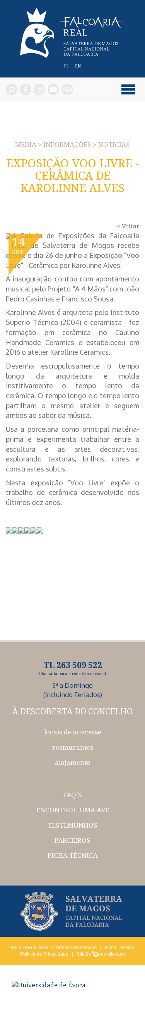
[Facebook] (25, 89)
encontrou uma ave (72, 809)
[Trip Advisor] (67, 89)
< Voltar (128, 226)
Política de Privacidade (44, 954)
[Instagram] (39, 89)
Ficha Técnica (119, 947)
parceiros (72, 840)
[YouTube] (53, 89)
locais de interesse (72, 731)
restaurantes (72, 747)
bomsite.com (111, 954)
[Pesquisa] (11, 89)
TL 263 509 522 (72, 665)
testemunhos (72, 825)
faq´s (72, 794)
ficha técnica (73, 855)
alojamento (72, 762)
